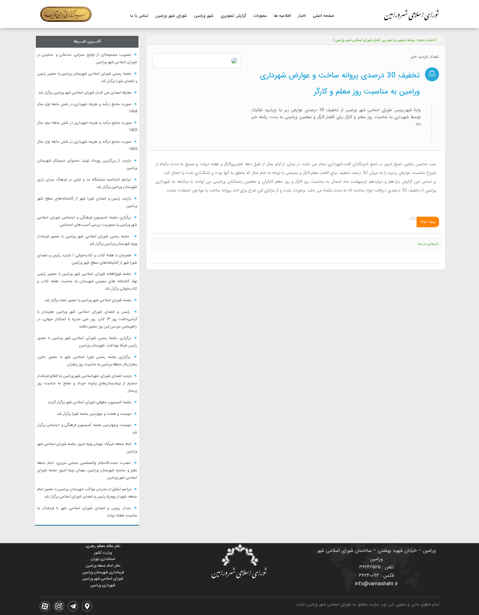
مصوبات (260, 15)
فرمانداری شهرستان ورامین (103, 572)
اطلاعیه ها (282, 15)
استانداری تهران (103, 559)
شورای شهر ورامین (171, 15)
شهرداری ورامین (102, 585)
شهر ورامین (204, 15)
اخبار (302, 15)
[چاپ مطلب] (192, 39)
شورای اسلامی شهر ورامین (102, 579)
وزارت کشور (103, 553)
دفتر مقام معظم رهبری (103, 546)
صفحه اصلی (323, 15)
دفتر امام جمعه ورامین (103, 566)
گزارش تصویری (233, 15)
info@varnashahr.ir (376, 584)
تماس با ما (139, 15)
